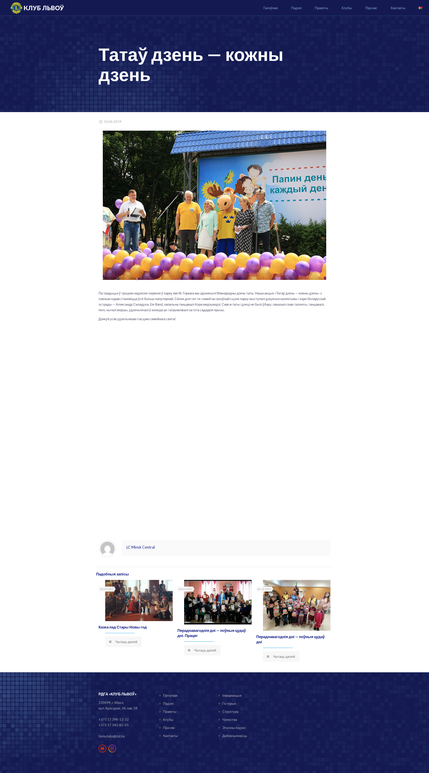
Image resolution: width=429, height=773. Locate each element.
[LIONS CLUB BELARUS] (34, 8)
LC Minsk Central (140, 547)
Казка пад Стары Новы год (123, 627)
